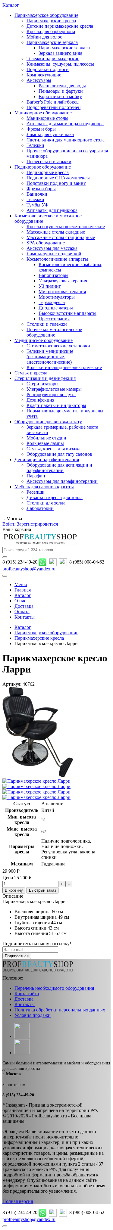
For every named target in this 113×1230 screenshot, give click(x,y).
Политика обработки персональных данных (59, 1009)
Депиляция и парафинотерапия (46, 459)
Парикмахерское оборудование (46, 15)
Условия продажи (32, 1015)
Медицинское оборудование (43, 340)
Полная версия (17, 1201)
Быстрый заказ (42, 890)
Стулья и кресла (30, 372)
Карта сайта (26, 993)
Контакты (24, 1004)
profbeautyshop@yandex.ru (28, 568)
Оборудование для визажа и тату (48, 421)
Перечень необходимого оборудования (54, 988)
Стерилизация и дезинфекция (45, 378)
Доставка (23, 999)
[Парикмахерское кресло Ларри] (37, 775)
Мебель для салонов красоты (44, 486)
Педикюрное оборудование (42, 166)
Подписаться (17, 956)
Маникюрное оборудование (43, 112)
